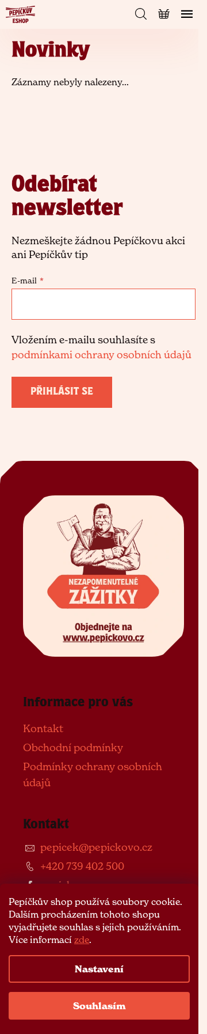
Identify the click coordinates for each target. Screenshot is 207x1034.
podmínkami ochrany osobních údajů (101, 355)
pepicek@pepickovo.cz (96, 847)
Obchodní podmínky (73, 747)
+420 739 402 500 (82, 866)
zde (81, 939)
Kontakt (43, 728)
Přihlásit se (61, 392)
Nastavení (99, 969)
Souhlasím (99, 1006)
